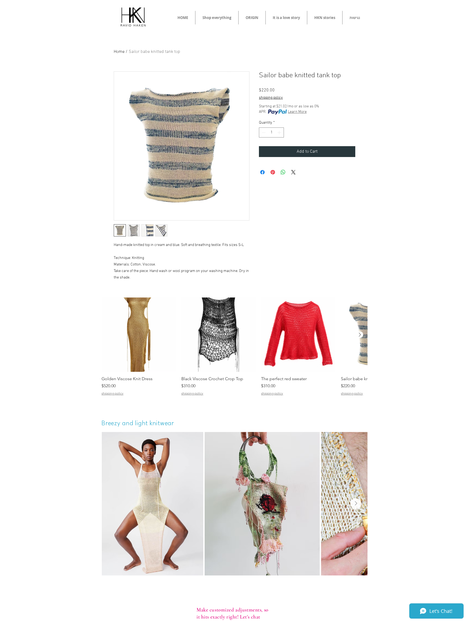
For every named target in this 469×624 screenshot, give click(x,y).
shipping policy (271, 97)
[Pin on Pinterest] (273, 172)
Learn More (297, 112)
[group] (234, 349)
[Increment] (279, 132)
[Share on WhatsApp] (283, 172)
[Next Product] (360, 334)
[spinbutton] (271, 132)
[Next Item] (355, 503)
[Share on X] (293, 172)
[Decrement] (263, 132)
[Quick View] (139, 334)
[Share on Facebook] (262, 172)
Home (119, 52)
